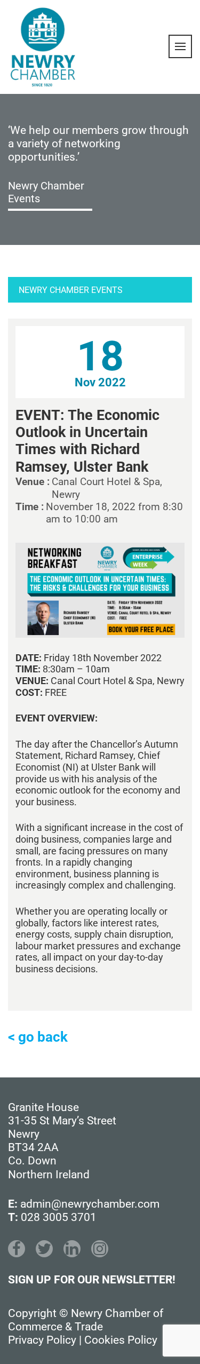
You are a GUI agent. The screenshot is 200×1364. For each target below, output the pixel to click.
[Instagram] (99, 1248)
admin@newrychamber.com (89, 1204)
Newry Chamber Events (46, 192)
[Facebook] (16, 1248)
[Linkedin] (72, 1248)
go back (43, 1037)
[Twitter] (44, 1248)
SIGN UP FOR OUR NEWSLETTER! (91, 1279)
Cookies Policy (120, 1340)
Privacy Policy (42, 1340)
